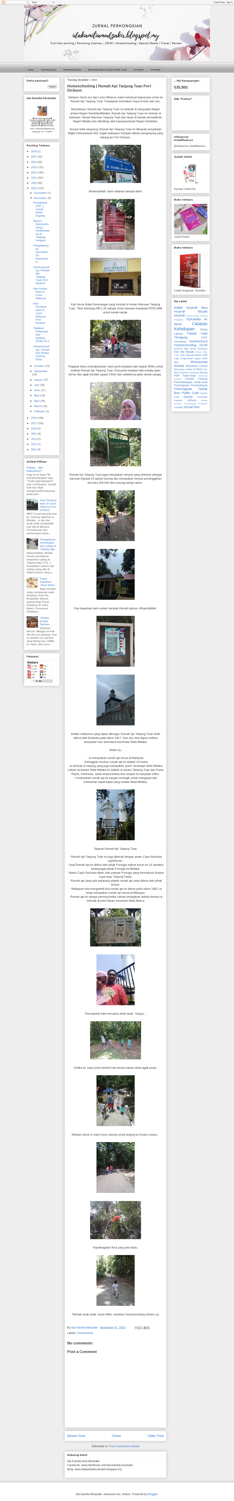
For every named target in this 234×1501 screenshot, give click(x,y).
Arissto (190, 316)
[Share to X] (142, 1327)
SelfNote (191, 400)
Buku (196, 316)
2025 (34, 156)
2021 (34, 177)
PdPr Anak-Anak (185, 375)
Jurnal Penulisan (198, 348)
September (41, 371)
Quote (188, 396)
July (37, 385)
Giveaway (180, 341)
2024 (34, 162)
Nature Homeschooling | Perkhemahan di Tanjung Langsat (41, 230)
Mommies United (197, 365)
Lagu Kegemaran (183, 358)
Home (31, 69)
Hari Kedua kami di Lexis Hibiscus (40, 293)
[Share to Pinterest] (148, 1327)
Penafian (155, 69)
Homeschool (85, 1333)
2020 (34, 183)
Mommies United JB (185, 369)
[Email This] (136, 1327)
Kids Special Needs (191, 355)
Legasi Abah (200, 358)
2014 (34, 439)
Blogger (153, 1494)
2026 (34, 151)
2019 (34, 188)
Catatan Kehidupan (190, 326)
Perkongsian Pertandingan (190, 385)
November (41, 198)
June (37, 390)
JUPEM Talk (181, 348)
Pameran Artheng (198, 372)
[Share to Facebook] (145, 1327)
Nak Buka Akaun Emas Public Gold (107, 69)
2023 (34, 167)
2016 (34, 428)
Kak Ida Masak (184, 351)
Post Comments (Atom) (124, 1446)
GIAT (204, 337)
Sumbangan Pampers (196, 403)
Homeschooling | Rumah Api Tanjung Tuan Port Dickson (41, 275)
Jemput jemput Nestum (45, 621)
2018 (34, 417)
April (37, 400)
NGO (199, 369)
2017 (34, 423)
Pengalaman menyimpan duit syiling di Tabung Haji (48, 544)
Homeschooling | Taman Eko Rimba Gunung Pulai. (41, 353)
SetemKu (138, 69)
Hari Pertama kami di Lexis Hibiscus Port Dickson (39, 313)
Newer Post (76, 1436)
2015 (34, 433)
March (38, 406)
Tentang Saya (48, 69)
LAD (204, 355)
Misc (176, 362)
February (40, 411)
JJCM (203, 345)
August (38, 379)
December (41, 192)
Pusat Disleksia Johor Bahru (47, 582)
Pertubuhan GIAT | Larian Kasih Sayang (40, 209)
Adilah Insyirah (186, 307)
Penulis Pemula (196, 378)
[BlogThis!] (139, 1327)
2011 (34, 449)
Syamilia (178, 407)
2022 (34, 172)
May (37, 395)
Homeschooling (185, 345)
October (39, 365)
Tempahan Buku (72, 69)
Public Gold (190, 393)
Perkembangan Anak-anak (190, 382)
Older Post (156, 1436)
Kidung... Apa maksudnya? (35, 469)
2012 (34, 444)
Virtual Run (192, 407)
